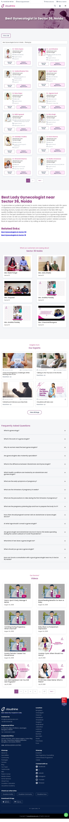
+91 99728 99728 (6, 721)
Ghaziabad (39, 720)
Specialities (5, 755)
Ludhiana (39, 731)
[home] (17, 6)
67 (44, 691)
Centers (3, 762)
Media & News (6, 776)
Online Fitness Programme (44, 757)
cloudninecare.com (33, 816)
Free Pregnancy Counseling (45, 755)
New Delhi (39, 736)
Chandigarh (40, 713)
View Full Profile (9, 62)
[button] (65, 5)
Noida (38, 738)
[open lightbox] (17, 263)
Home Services (6, 779)
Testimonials (5, 769)
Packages (4, 760)
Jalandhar (39, 727)
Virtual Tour (5, 781)
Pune (37, 743)
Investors (39, 753)
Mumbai (38, 734)
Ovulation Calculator (8, 783)
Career (38, 760)
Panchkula (39, 741)
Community (5, 757)
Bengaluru (39, 710)
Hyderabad (39, 724)
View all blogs (34, 412)
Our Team (4, 767)
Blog (2, 764)
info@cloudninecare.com (9, 719)
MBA (2, 771)
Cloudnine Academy (8, 786)
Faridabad (39, 717)
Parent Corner (5, 774)
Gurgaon (39, 722)
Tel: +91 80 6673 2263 (8, 732)
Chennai (38, 715)
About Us (4, 753)
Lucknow (38, 729)
